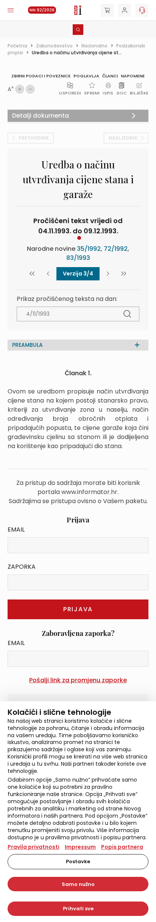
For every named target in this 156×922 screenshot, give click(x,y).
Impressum (80, 847)
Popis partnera (122, 847)
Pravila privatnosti (33, 847)
